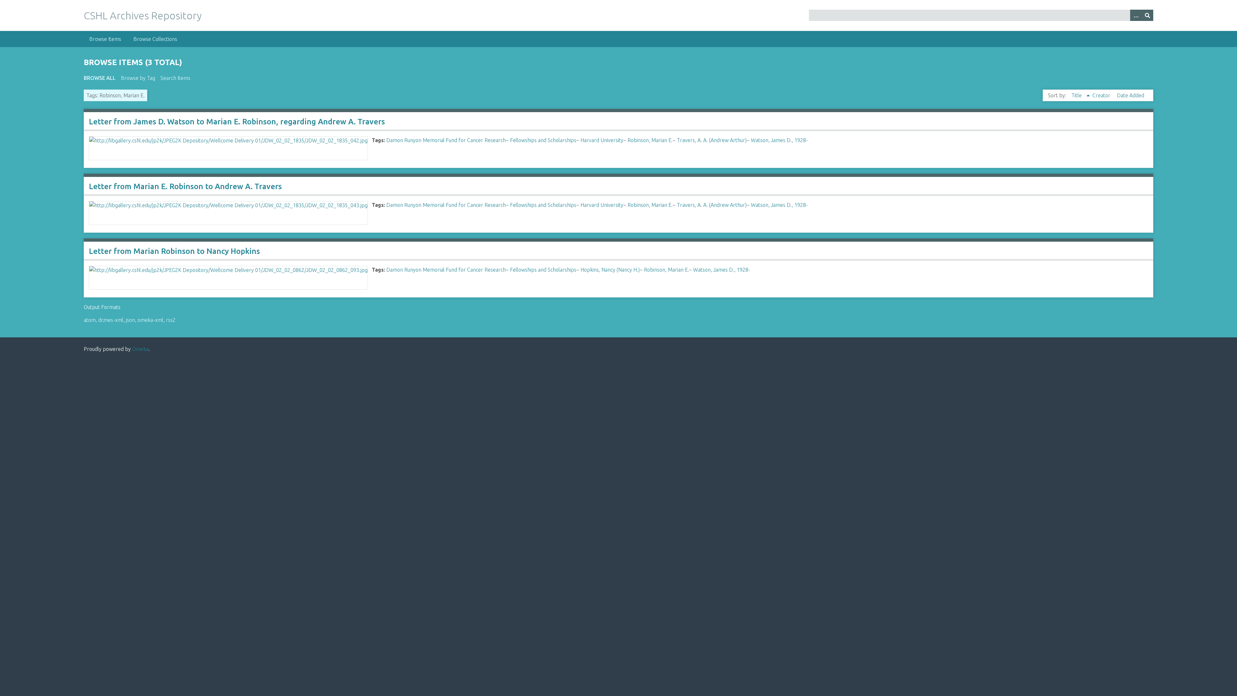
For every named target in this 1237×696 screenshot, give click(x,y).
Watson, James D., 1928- (779, 140)
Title (1077, 95)
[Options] (1136, 15)
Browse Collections (155, 39)
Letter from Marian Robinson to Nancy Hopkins (174, 251)
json (130, 320)
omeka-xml (150, 320)
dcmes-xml (110, 320)
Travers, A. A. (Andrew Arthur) (712, 140)
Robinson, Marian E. (650, 140)
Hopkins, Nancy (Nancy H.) (610, 270)
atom (90, 320)
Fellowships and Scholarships (543, 140)
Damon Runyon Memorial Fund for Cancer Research (446, 140)
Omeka (140, 349)
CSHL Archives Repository (143, 15)
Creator (1102, 95)
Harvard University (601, 140)
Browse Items (105, 39)
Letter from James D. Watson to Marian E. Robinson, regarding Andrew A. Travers (237, 121)
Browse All (100, 78)
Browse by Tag (138, 78)
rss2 (171, 320)
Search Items (175, 78)
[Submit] (1147, 15)
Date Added (1130, 95)
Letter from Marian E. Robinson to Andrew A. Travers (185, 186)
